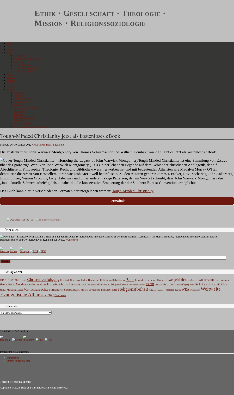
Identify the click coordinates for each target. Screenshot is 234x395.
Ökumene (60, 295)
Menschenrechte (35, 289)
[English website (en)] (48, 219)
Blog (9, 46)
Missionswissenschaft (60, 289)
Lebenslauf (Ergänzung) (27, 58)
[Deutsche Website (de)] (20, 219)
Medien (3, 290)
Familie (201, 280)
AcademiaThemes (21, 381)
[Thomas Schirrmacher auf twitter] (17, 339)
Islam (150, 284)
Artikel (11, 77)
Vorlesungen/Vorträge (25, 108)
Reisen (10, 49)
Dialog (84, 280)
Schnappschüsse (23, 123)
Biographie (20, 55)
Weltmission (195, 290)
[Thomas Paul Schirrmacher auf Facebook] (4, 251)
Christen (23, 280)
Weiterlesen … (73, 239)
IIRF (212, 280)
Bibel (3, 279)
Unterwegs (20, 111)
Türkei (178, 290)
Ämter (10, 74)
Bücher (11, 80)
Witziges (18, 114)
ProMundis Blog (42, 144)
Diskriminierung (119, 280)
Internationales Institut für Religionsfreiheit (59, 284)
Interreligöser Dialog (137, 284)
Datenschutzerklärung (18, 360)
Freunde (18, 95)
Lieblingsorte (21, 102)
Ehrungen (19, 61)
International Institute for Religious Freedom (107, 284)
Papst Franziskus (103, 289)
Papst (92, 289)
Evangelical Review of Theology (150, 280)
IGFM (207, 280)
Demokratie (65, 280)
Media (10, 83)
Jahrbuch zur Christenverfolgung (176, 284)
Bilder (10, 89)
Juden (192, 284)
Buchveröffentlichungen (27, 68)
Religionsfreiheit (133, 289)
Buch (10, 279)
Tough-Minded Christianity (132, 191)
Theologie (58, 144)
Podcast (11, 86)
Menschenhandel (15, 290)
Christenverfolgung (43, 279)
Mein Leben (20, 105)
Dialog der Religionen (100, 280)
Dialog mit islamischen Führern (31, 126)
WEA (185, 289)
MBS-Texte (222, 284)
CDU (17, 280)
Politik (114, 290)
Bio (9, 52)
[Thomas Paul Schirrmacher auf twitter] (14, 251)
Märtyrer (84, 290)
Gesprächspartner (23, 98)
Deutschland (75, 280)
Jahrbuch (158, 284)
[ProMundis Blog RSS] (42, 251)
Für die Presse (21, 120)
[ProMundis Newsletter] (34, 251)
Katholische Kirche (205, 284)
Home (10, 43)
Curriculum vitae (23, 65)
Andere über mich (23, 71)
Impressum (13, 357)
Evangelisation (191, 280)
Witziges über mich (24, 117)
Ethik (130, 280)
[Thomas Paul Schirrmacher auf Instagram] (24, 251)
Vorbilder (19, 92)
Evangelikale (176, 279)
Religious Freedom (156, 290)
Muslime (76, 290)
